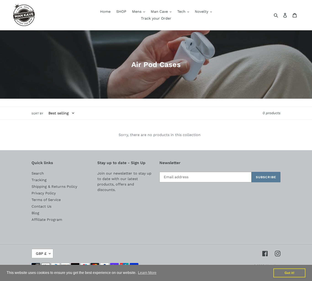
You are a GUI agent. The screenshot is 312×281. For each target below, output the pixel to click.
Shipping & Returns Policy (54, 186)
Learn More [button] (147, 273)
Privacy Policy (44, 193)
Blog (35, 213)
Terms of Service (46, 200)
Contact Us (41, 206)
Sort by (37, 113)
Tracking (39, 180)
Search (38, 173)
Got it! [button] (289, 273)
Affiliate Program (47, 219)
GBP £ (41, 253)
